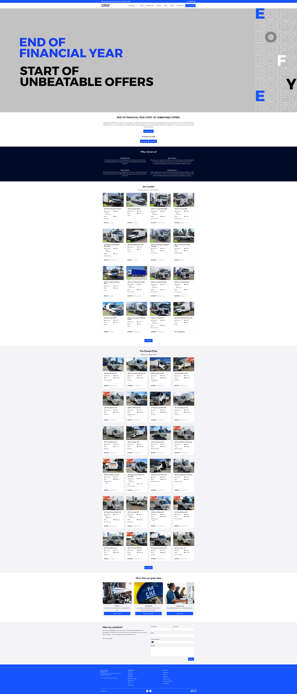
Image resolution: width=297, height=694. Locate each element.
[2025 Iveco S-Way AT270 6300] (160, 273)
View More (148, 340)
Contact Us (165, 677)
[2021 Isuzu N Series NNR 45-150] (113, 503)
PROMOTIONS (150, 5)
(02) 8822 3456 (192, 1)
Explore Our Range (132, 678)
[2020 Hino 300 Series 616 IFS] (113, 466)
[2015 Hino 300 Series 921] (183, 503)
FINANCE (159, 5)
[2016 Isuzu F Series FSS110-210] (160, 466)
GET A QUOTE (190, 5)
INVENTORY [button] (131, 5)
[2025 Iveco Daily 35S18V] (136, 200)
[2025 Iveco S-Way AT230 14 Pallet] (136, 273)
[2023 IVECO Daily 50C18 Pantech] (113, 200)
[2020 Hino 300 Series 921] (113, 364)
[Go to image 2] (112, 205)
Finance (129, 683)
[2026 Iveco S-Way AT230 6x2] (183, 273)
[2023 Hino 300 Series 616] (183, 364)
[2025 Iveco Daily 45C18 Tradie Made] (183, 236)
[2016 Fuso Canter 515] (183, 539)
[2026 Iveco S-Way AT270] (160, 309)
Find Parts (165, 670)
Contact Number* (155, 639)
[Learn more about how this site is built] (193, 691)
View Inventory (148, 131)
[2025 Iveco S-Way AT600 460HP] (160, 200)
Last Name (175, 626)
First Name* (154, 626)
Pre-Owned (153, 141)
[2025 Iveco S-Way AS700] (183, 200)
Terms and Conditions (168, 681)
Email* (152, 633)
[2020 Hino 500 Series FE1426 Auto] (183, 433)
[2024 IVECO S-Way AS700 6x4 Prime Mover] (113, 236)
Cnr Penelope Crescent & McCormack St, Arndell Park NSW (116, 1)
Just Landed (144, 141)
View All (129, 672)
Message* (153, 645)
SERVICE (172, 5)
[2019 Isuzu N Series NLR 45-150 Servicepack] (136, 466)
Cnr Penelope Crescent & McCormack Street (110, 673)
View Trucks (130, 676)
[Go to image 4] (114, 205)
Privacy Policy (166, 683)
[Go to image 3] (113, 205)
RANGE (142, 5)
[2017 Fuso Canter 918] (136, 503)
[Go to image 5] (115, 205)
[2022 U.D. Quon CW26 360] (136, 539)
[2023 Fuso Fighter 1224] (136, 433)
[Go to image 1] (111, 205)
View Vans (130, 675)
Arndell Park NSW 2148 (105, 675)
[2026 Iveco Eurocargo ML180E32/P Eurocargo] (160, 236)
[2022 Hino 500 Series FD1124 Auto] (136, 364)
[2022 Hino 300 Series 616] (113, 539)
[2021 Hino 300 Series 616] (183, 399)
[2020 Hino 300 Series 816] (160, 364)
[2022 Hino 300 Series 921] (160, 433)
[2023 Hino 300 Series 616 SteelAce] (183, 466)
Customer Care (166, 679)
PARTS (166, 5)
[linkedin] (150, 691)
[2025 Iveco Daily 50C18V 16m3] (136, 236)
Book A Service (117, 613)
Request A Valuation (148, 613)
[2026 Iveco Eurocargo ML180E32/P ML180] (136, 309)
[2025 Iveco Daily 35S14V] (113, 309)
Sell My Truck (131, 685)
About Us (165, 674)
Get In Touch (180, 613)
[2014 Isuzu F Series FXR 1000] (160, 399)
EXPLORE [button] (179, 5)
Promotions (165, 672)
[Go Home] (105, 5)
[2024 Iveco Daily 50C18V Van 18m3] (183, 309)
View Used (130, 673)
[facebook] (147, 691)
